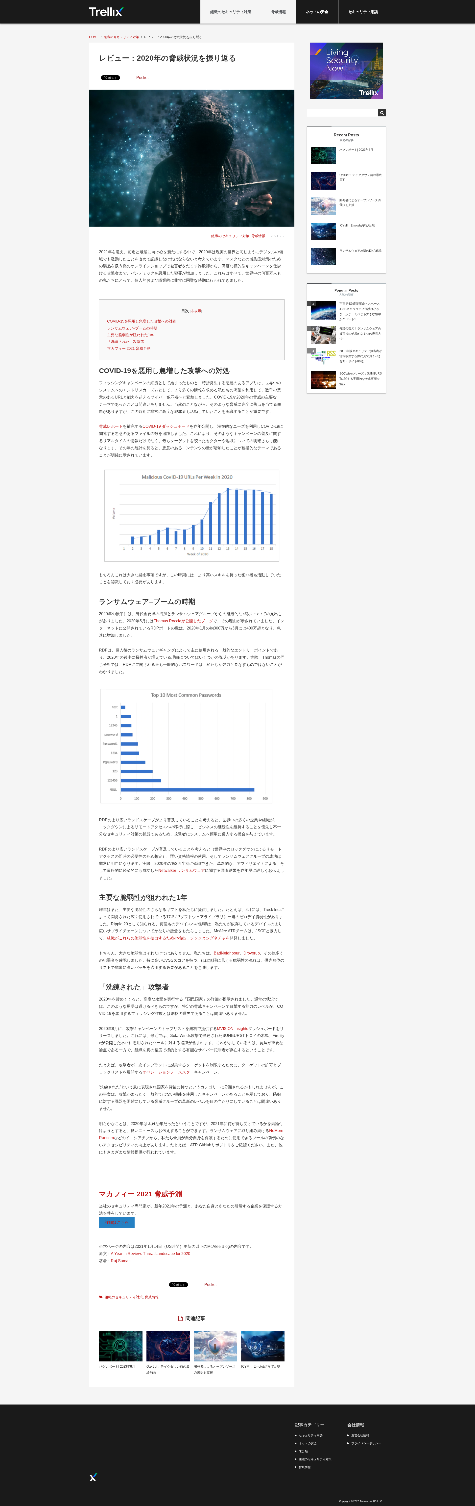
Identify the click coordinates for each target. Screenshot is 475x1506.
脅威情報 (278, 12)
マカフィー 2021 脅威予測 (128, 348)
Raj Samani (121, 1261)
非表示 (196, 311)
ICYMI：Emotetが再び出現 (260, 1366)
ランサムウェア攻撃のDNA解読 (360, 250)
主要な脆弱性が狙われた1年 (130, 335)
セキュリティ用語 (363, 12)
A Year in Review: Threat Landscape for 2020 (150, 1254)
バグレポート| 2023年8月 (117, 1366)
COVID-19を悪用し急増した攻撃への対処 (141, 321)
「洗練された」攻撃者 (125, 341)
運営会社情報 (360, 1435)
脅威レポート (111, 426)
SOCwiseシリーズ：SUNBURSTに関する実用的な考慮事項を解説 (360, 379)
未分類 (303, 1451)
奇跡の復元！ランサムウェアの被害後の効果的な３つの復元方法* (360, 334)
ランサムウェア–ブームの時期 (132, 328)
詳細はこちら (117, 1222)
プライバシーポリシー (366, 1443)
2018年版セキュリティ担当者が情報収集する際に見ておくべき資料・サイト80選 (360, 356)
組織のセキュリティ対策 (230, 12)
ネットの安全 (317, 12)
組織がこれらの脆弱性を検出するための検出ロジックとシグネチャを (168, 938)
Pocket (142, 77)
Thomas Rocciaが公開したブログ (183, 621)
